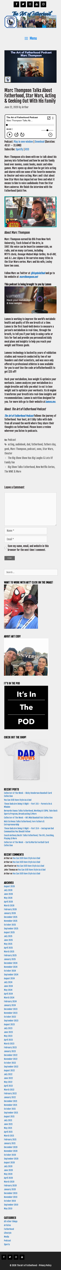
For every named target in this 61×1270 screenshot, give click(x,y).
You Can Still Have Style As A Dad (18, 800)
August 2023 (9, 1024)
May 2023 (8, 1036)
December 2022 (10, 1055)
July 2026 (8, 890)
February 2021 (10, 1139)
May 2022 (8, 1082)
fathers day (50, 444)
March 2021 (9, 1135)
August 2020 (9, 1162)
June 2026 (8, 894)
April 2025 (8, 947)
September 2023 (11, 1020)
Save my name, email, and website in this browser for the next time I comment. (28, 547)
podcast (31, 449)
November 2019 (10, 1197)
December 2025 (10, 917)
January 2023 (10, 1051)
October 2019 (10, 1201)
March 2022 (9, 1089)
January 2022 (10, 1097)
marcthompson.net (28, 276)
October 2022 (10, 1063)
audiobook (20, 444)
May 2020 (8, 1174)
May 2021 (8, 1128)
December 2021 (10, 1101)
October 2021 (10, 1109)
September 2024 (11, 974)
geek (6, 449)
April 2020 (8, 1178)
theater (8, 453)
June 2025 (8, 940)
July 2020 (8, 1166)
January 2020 (10, 1189)
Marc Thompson (18, 449)
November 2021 (10, 1105)
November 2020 (10, 1151)
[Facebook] (16, 4)
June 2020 (8, 1170)
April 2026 (8, 901)
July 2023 (8, 1028)
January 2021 (10, 1143)
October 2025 (10, 924)
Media (6, 1236)
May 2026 (8, 898)
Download (39, 141)
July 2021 (8, 1120)
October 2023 (10, 1017)
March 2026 (9, 905)
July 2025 (8, 936)
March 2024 (9, 997)
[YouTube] (37, 4)
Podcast (12, 439)
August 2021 (9, 1116)
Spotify (19, 149)
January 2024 (10, 1005)
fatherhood (37, 444)
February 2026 (10, 909)
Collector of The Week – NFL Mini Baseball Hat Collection (28, 817)
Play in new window (23, 141)
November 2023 (10, 1013)
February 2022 (10, 1093)
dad (28, 444)
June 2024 (8, 986)
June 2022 (8, 1078)
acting (11, 444)
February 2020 (10, 1185)
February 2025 (10, 955)
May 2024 (8, 990)
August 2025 (9, 932)
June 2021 (8, 1124)
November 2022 (10, 1059)
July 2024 (8, 982)
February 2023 (10, 1047)
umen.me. (51, 401)
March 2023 (9, 1043)
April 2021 (8, 1132)
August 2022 (9, 1070)
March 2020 (9, 1181)
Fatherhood (9, 1229)
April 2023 (8, 1040)
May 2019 (8, 1208)
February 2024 (10, 1001)
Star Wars (48, 449)
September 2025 (11, 928)
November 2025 (10, 921)
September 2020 (11, 1158)
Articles (7, 1225)
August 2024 (9, 978)
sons (39, 449)
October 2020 (10, 1155)
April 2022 (8, 1086)
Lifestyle (7, 1233)
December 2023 (10, 1009)
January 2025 (10, 959)
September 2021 (11, 1112)
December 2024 (10, 963)
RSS (27, 149)
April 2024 (8, 994)
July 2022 (8, 1074)
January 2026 (10, 913)
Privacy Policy (45, 1265)
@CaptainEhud (37, 273)
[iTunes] (43, 4)
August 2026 (9, 886)
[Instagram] (30, 4)
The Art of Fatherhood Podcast (18, 415)
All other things (10, 1221)
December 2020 (10, 1147)
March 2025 (9, 951)
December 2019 (10, 1193)
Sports (7, 1244)
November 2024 (10, 967)
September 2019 (11, 1204)
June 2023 (8, 1032)
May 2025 (8, 944)
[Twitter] (23, 4)
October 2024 (10, 971)
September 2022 (11, 1066)
